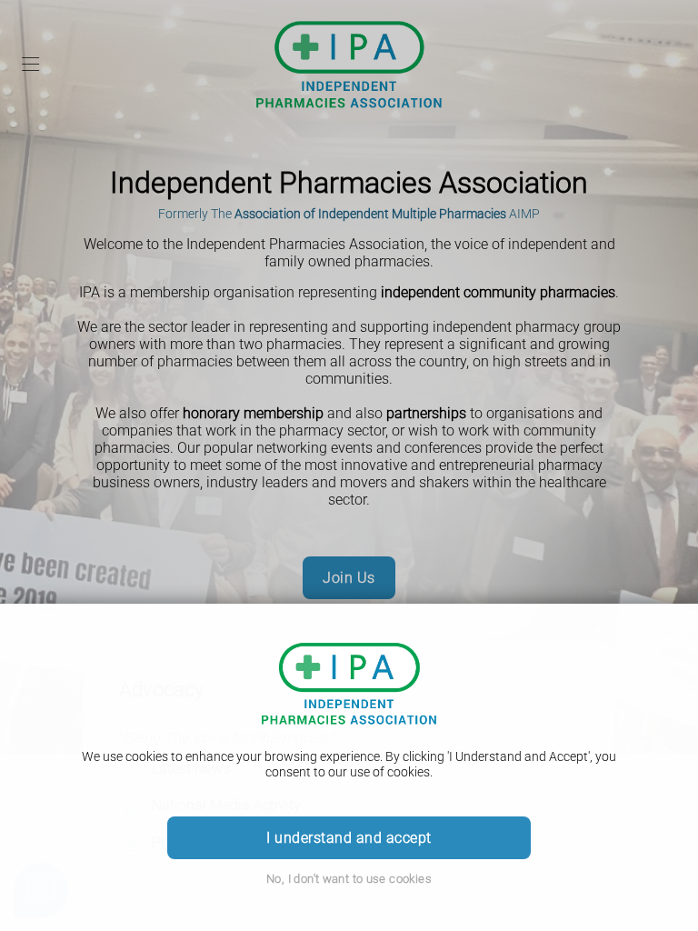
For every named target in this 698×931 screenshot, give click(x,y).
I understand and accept (348, 837)
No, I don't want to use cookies (349, 879)
